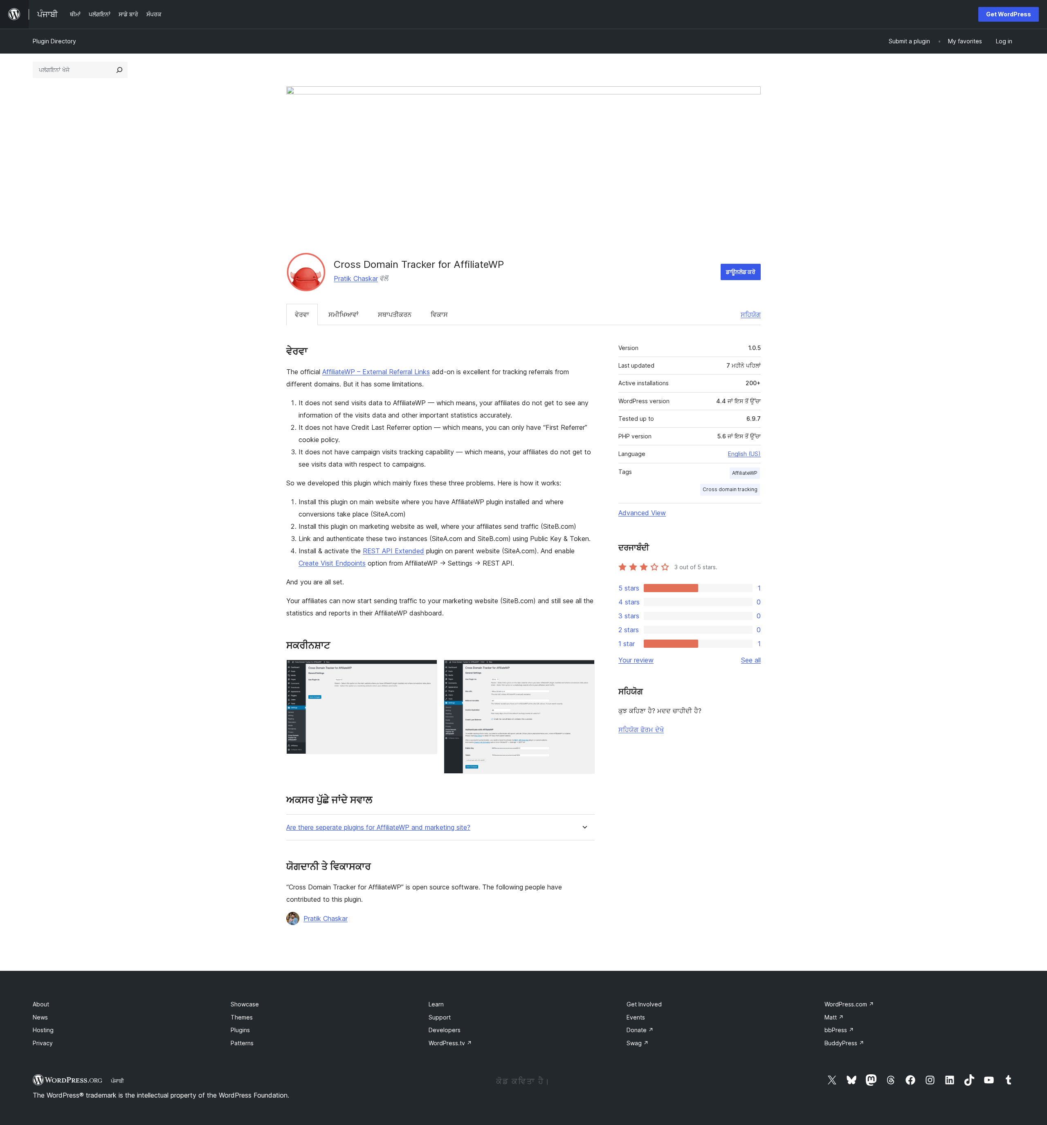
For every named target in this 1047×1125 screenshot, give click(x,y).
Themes (242, 1017)
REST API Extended (393, 551)
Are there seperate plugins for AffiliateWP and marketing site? (378, 827)
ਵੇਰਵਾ (302, 314)
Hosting (43, 1029)
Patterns (242, 1043)
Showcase (245, 1004)
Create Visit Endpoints (332, 563)
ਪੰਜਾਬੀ (117, 1081)
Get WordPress (1008, 14)
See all (751, 660)
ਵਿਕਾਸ (439, 314)
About (41, 1004)
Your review (636, 660)
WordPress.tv (450, 1043)
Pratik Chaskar (356, 278)
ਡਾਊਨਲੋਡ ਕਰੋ (740, 271)
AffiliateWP (744, 473)
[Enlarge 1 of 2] (426, 671)
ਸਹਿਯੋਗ (751, 314)
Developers (445, 1029)
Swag (638, 1043)
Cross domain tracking (730, 489)
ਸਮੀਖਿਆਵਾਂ (343, 314)
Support (440, 1017)
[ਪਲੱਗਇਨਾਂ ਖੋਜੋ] (119, 70)
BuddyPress (844, 1043)
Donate (640, 1029)
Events (636, 1017)
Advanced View (642, 513)
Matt (834, 1017)
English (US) (744, 453)
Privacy (43, 1043)
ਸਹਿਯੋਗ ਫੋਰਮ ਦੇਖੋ (641, 729)
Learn (436, 1004)
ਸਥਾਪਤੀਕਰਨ (394, 314)
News (40, 1017)
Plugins (240, 1029)
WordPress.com (849, 1004)
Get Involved (644, 1004)
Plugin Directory (54, 41)
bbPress (839, 1029)
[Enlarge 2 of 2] (584, 671)
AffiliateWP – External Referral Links (376, 372)
